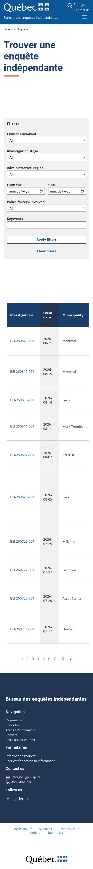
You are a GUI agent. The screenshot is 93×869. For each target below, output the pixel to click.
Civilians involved (21, 134)
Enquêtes (23, 29)
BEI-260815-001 (22, 400)
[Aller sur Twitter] (27, 798)
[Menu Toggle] (84, 16)
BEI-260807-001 (22, 455)
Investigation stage (22, 151)
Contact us (81, 10)
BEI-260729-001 (22, 541)
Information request (20, 756)
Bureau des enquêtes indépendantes (31, 17)
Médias (34, 833)
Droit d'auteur (68, 829)
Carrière (12, 735)
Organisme (14, 720)
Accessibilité (23, 829)
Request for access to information (31, 761)
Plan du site (55, 833)
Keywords (15, 218)
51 (64, 658)
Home (8, 29)
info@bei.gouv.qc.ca (26, 777)
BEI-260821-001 (22, 341)
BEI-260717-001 (22, 629)
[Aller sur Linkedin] (21, 798)
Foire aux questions (20, 739)
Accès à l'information (21, 730)
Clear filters (46, 251)
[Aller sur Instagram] (14, 798)
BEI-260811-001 (22, 426)
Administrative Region (25, 168)
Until (52, 185)
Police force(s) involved (26, 202)
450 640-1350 (21, 782)
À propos (45, 829)
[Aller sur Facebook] (8, 798)
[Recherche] (70, 5)
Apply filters (47, 239)
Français (80, 4)
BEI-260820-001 (22, 497)
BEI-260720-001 (22, 598)
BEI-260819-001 (22, 371)
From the (14, 185)
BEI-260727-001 (22, 570)
